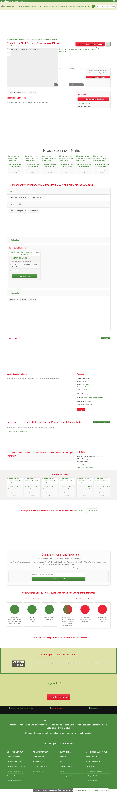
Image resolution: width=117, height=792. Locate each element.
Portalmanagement (65, 776)
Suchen (114, 6)
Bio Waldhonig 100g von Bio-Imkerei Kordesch (67, 166)
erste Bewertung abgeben (98, 77)
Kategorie (15, 293)
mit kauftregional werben (40, 766)
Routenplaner (106, 338)
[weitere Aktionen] (108, 44)
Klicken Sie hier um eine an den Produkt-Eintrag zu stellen (59, 568)
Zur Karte (81, 464)
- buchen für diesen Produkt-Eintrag (102, 619)
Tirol (86, 387)
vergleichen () (100, 790)
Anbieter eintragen (38, 756)
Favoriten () (82, 790)
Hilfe (110, 1)
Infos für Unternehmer (59, 6)
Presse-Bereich (90, 766)
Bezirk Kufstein (88, 397)
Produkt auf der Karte (85, 103)
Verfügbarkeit (15, 204)
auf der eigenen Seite (85, 619)
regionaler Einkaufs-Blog (93, 756)
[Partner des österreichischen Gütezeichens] (96, 708)
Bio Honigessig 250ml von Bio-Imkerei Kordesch (84, 166)
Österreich (84, 389)
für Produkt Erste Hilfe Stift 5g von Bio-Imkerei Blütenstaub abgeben (14, 620)
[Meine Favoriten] (93, 6)
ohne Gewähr (78, 511)
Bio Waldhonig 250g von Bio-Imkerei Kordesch (50, 166)
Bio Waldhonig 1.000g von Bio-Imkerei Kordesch (33, 166)
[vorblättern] (53, 67)
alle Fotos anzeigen (77, 84)
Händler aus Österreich (13, 756)
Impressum (63, 756)
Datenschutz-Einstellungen (14, 780)
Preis (11, 191)
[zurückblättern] (11, 67)
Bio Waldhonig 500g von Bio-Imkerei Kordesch (15, 166)
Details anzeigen (25, 276)
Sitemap (62, 771)
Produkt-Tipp (106, 149)
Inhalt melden (92, 511)
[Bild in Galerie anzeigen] (71, 57)
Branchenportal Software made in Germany (45, 790)
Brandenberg (85, 384)
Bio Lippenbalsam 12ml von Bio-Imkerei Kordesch (101, 166)
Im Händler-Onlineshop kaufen (91, 44)
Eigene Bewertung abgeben (102, 422)
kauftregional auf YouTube (93, 780)
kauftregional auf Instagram (94, 771)
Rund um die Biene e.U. (20, 258)
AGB (61, 761)
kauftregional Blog (83, 6)
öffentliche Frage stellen (59, 579)
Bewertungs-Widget (38, 771)
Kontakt (105, 1)
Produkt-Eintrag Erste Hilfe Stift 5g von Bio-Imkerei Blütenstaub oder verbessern (68, 621)
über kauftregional (12, 776)
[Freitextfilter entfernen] (111, 6)
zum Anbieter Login (38, 761)
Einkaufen (14, 240)
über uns (72, 6)
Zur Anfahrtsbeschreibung (85, 467)
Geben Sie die (19, 431)
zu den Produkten (44, 6)
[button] (32, 67)
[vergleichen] (9, 54)
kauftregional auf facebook (93, 776)
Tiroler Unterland (98, 397)
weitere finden (32, 619)
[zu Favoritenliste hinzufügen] (9, 50)
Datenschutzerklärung (66, 766)
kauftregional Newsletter (93, 761)
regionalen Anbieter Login (94, 1)
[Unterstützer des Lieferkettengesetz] (21, 708)
